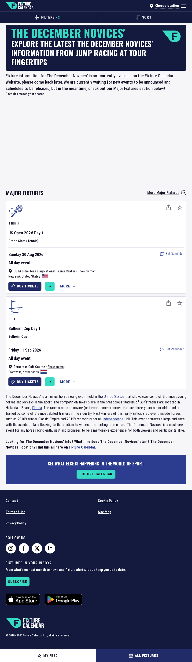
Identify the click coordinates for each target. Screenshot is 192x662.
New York (14, 276)
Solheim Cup (19, 328)
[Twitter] (37, 548)
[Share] (168, 207)
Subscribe (17, 582)
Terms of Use (15, 512)
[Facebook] (24, 548)
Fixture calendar (96, 474)
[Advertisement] (96, 145)
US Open (15, 233)
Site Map (104, 512)
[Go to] (50, 286)
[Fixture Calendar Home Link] (19, 6)
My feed (50, 656)
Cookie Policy (108, 501)
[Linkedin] (50, 548)
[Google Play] (63, 599)
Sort (146, 17)
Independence (113, 419)
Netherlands (31, 372)
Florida (37, 408)
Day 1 (39, 233)
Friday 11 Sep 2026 (24, 350)
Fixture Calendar (82, 447)
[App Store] (23, 599)
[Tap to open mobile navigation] (183, 6)
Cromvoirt (14, 372)
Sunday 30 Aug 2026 (25, 254)
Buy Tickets (28, 286)
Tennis (13, 223)
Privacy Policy (16, 523)
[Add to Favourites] (180, 207)
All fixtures (147, 656)
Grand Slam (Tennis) (23, 241)
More (65, 286)
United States (31, 276)
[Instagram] (11, 548)
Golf (12, 319)
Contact (12, 501)
